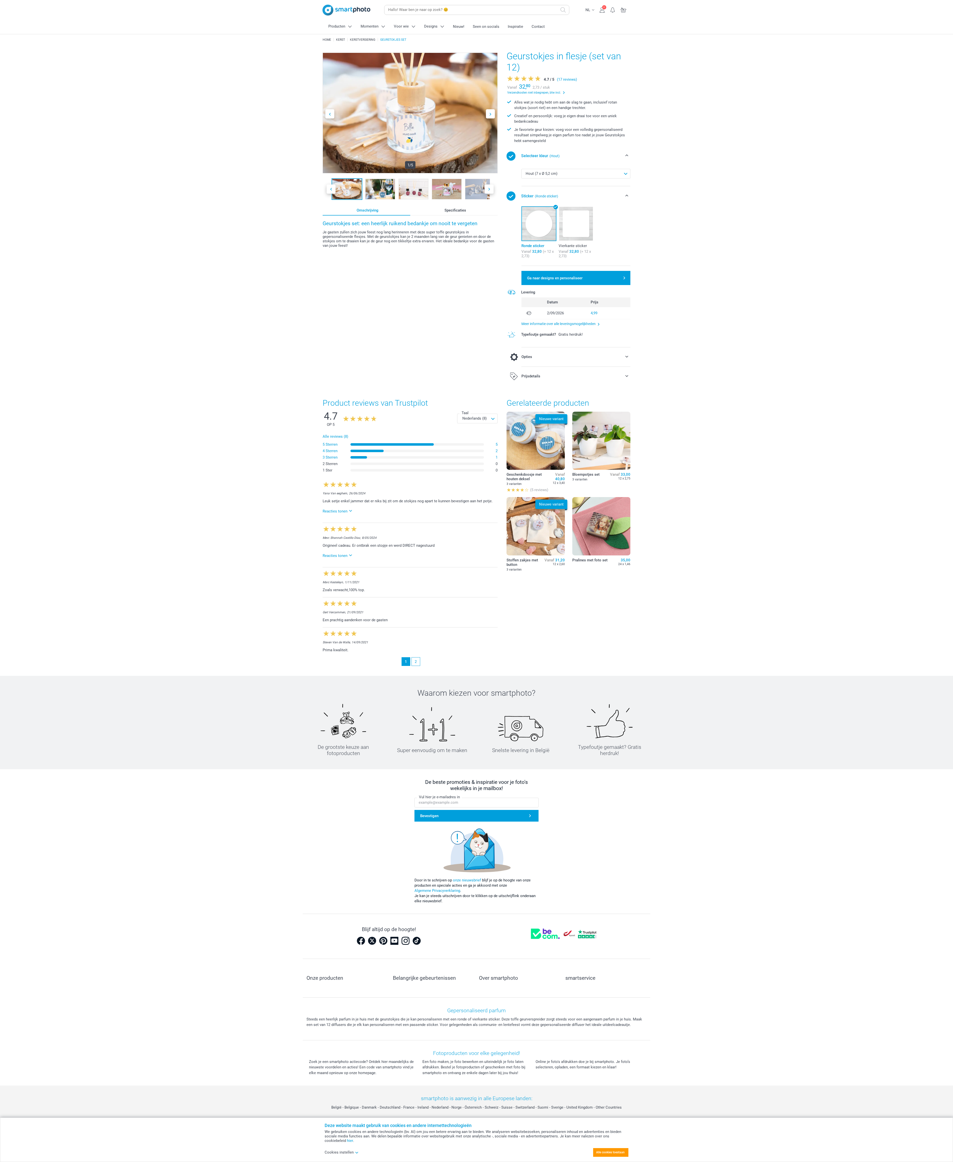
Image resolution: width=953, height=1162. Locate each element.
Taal (465, 413)
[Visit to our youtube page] (394, 941)
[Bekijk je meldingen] (613, 9)
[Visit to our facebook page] (361, 941)
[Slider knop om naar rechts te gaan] (490, 113)
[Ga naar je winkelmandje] (623, 9)
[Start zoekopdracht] (563, 10)
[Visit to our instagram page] (405, 941)
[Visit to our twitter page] (372, 941)
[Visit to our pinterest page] (383, 941)
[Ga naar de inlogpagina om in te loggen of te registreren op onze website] (602, 9)
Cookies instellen (339, 1152)
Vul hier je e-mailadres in (439, 797)
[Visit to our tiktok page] (416, 941)
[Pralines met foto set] (601, 526)
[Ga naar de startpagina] (346, 10)
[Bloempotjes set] (601, 441)
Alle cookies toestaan (610, 1152)
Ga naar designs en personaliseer (554, 278)
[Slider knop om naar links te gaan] (329, 113)
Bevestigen (429, 816)
